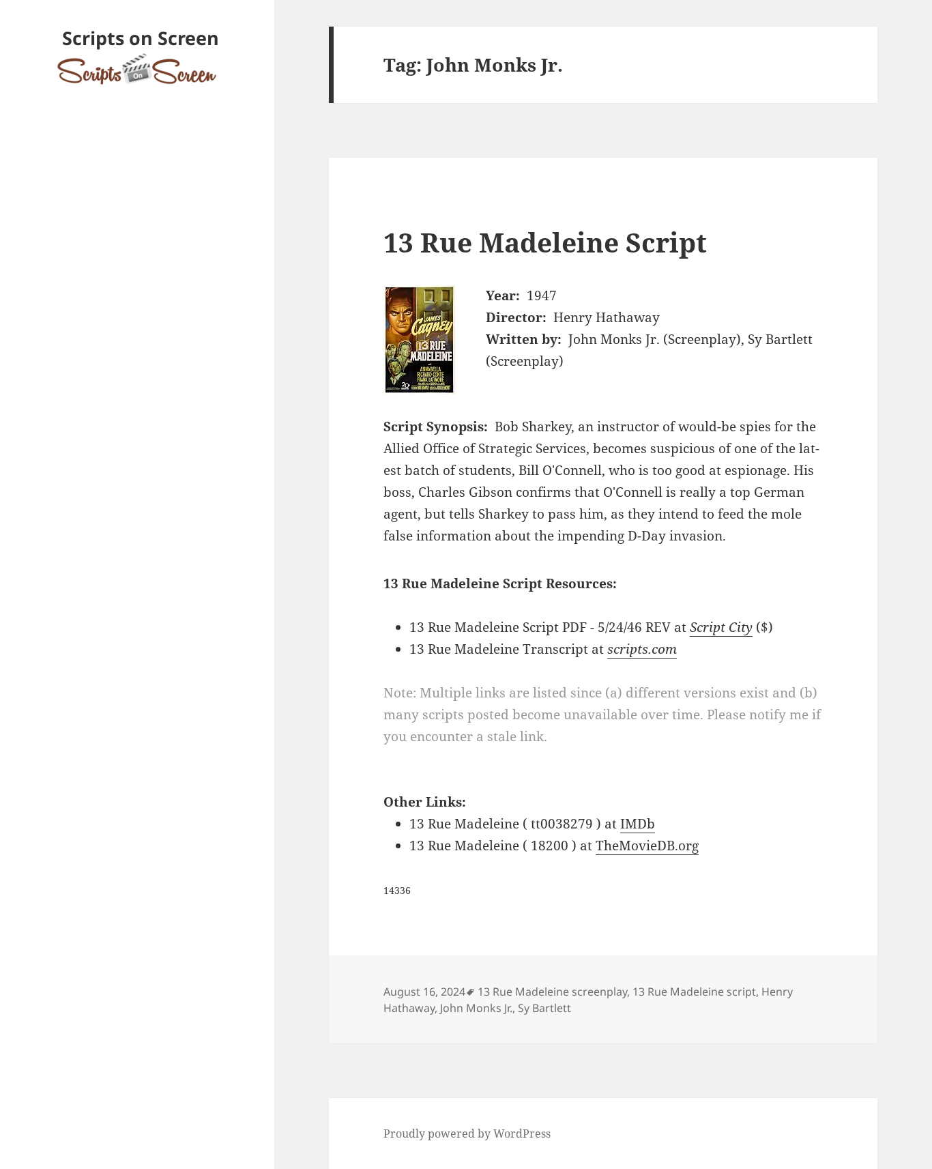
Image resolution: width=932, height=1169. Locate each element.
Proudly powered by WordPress (467, 1133)
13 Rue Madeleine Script (545, 242)
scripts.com (642, 649)
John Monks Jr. (476, 1007)
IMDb (637, 824)
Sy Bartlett (544, 1007)
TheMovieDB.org (647, 845)
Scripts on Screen (140, 37)
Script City (721, 627)
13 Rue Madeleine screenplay (552, 991)
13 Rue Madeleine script (694, 991)
